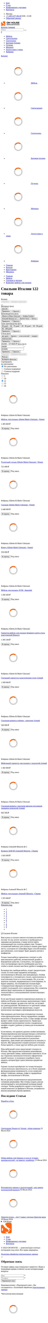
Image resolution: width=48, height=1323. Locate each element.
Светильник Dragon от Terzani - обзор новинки (20, 1128)
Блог (8, 3)
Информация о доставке (16, 7)
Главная (9, 265)
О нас (8, 5)
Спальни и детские (14, 280)
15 (5, 383)
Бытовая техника (13, 43)
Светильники (11, 38)
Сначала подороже (12, 371)
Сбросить (5, 302)
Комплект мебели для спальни (18, 283)
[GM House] (10, 25)
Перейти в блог (7, 1101)
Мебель (9, 36)
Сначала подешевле (12, 369)
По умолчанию (10, 366)
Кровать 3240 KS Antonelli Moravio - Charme (19, 851)
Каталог (4, 56)
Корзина (10, 272)
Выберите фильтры (18, 302)
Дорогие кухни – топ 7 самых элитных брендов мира (23, 1217)
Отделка (9, 45)
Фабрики (10, 52)
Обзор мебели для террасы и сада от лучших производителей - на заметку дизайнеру (19, 1159)
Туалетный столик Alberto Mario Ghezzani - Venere (22, 462)
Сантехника (11, 41)
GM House (7, 1221)
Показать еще (6, 905)
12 (5, 381)
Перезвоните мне (8, 1281)
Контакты (10, 10)
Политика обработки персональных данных (19, 1254)
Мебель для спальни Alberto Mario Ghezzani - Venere (22, 419)
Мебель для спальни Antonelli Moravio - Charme (21, 894)
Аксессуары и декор (14, 49)
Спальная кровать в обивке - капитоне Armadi (20, 721)
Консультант (11, 270)
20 (5, 386)
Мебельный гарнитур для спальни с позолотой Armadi (24, 763)
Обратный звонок (13, 18)
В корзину (5, 428)
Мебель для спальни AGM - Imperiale (16, 590)
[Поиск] (25, 30)
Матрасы (9, 47)
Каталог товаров (8, 27)
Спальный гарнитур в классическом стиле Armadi (22, 678)
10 (5, 378)
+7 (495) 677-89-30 (13, 16)
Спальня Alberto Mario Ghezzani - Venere (18, 505)
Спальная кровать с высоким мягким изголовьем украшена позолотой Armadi (21, 807)
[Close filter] (2, 304)
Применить (6, 311)
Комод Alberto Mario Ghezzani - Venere (17, 547)
